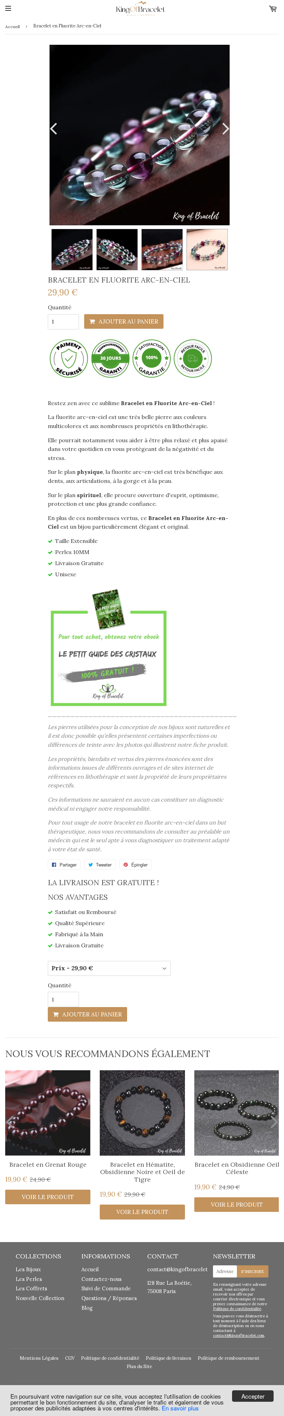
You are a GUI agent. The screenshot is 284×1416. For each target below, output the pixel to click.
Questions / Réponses (109, 1298)
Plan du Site (139, 1366)
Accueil (12, 26)
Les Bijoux (28, 1269)
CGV (69, 1358)
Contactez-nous (101, 1279)
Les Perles (29, 1279)
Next (224, 128)
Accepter (253, 1396)
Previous (55, 128)
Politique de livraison (168, 1358)
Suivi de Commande (106, 1288)
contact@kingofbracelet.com (183, 1269)
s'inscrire (252, 1271)
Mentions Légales (39, 1358)
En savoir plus (180, 1408)
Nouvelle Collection (40, 1298)
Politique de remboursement (228, 1358)
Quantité (59, 307)
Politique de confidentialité (237, 1308)
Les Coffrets (31, 1288)
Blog (86, 1308)
